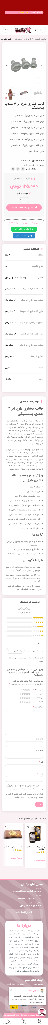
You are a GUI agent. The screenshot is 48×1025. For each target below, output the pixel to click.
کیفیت (40, 694)
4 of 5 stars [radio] (23, 690)
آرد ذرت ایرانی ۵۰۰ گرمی (13, 847)
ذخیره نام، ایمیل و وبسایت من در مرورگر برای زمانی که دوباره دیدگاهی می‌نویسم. (25, 787)
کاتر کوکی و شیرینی (23, 39)
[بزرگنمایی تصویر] (39, 81)
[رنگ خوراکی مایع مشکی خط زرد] (35, 834)
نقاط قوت (39, 739)
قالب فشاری (6, 39)
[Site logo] (22, 29)
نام (41, 762)
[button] (41, 65)
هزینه (40, 702)
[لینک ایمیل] (23, 169)
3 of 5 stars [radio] (25, 690)
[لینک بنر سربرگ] (24, 12)
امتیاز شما (38, 690)
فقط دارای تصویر (33, 650)
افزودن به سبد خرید (24, 207)
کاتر (25, 165)
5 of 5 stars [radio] (20, 690)
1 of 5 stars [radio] (29, 690)
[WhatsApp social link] (18, 169)
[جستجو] (36, 30)
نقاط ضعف (39, 750)
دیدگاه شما (38, 707)
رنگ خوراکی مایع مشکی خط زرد (36, 848)
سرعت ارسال (37, 698)
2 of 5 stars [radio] (27, 690)
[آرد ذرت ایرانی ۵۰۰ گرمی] (12, 834)
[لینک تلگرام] (13, 169)
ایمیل (40, 773)
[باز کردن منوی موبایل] (43, 30)
